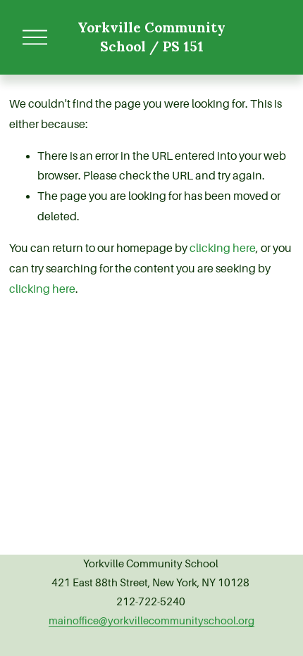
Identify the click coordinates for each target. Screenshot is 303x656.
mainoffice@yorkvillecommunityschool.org (151, 620)
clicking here (223, 248)
